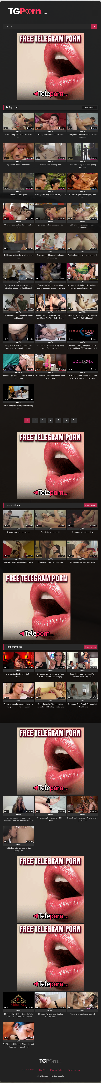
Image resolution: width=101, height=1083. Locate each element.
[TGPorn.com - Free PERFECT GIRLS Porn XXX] (50, 11)
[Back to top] (93, 1075)
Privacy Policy (57, 1070)
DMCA (42, 1070)
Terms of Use (74, 1070)
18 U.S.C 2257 (27, 1070)
